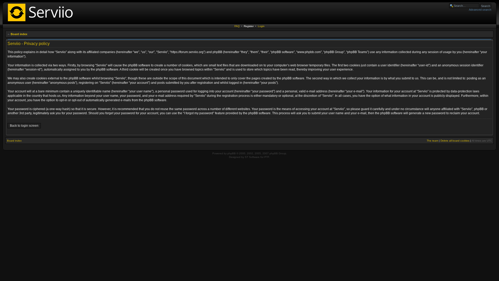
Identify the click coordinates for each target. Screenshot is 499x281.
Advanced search (480, 9)
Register (249, 26)
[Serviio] (41, 22)
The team (432, 140)
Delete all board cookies (455, 140)
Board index (19, 34)
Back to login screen (24, 125)
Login (261, 26)
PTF (266, 157)
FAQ (237, 26)
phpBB (231, 153)
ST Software (252, 157)
